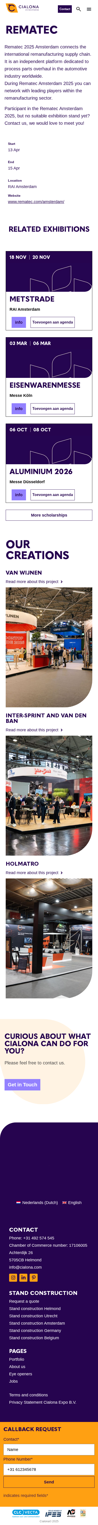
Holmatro (22, 863)
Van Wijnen (24, 572)
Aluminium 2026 (41, 471)
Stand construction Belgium (34, 1338)
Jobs (13, 1381)
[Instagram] (13, 1278)
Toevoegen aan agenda (52, 322)
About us (17, 1366)
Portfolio (16, 1359)
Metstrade (32, 299)
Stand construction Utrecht (33, 1316)
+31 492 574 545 (38, 1238)
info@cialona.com (25, 1267)
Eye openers (20, 1374)
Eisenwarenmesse (45, 385)
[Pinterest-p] (34, 1278)
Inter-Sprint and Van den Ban (46, 718)
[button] (89, 9)
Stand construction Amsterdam (37, 1323)
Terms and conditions (28, 1395)
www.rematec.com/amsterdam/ (36, 201)
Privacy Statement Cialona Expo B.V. (42, 1402)
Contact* (11, 1439)
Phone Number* (18, 1459)
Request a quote (24, 1301)
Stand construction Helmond (35, 1308)
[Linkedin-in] (23, 1278)
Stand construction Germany (35, 1330)
